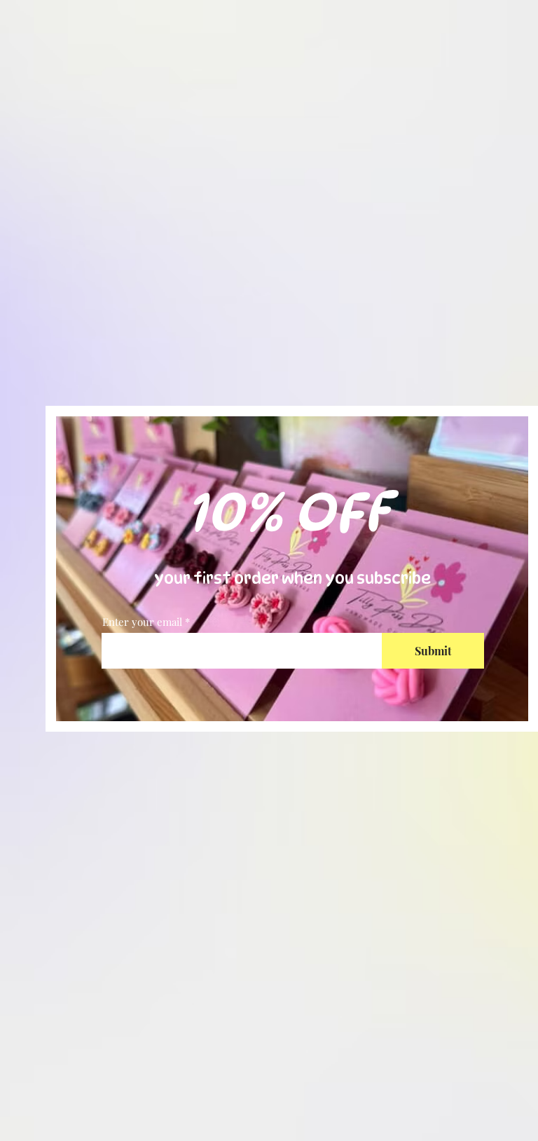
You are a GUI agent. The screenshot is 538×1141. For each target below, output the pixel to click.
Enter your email (142, 622)
